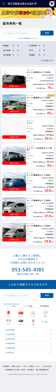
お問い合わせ (16, 366)
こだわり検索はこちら (27, 38)
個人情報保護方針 (42, 370)
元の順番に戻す (47, 60)
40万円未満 (10, 343)
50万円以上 (10, 352)
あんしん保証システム (31, 366)
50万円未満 (10, 348)
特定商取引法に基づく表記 (15, 370)
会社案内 (6, 366)
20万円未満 (10, 334)
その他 (44, 321)
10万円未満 (10, 330)
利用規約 (30, 370)
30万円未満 (10, 339)
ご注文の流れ (47, 366)
